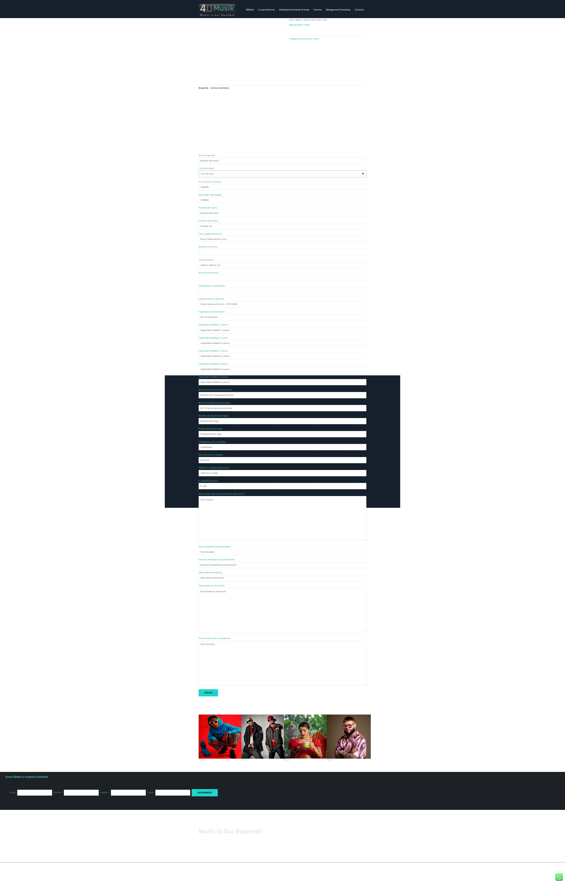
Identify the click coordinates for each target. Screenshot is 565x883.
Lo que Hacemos (266, 9)
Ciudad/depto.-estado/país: (212, 285)
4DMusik (250, 9)
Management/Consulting (338, 9)
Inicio (291, 20)
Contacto (359, 9)
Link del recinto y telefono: (212, 299)
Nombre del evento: (208, 207)
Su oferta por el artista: (210, 182)
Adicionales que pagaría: (210, 194)
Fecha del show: (206, 168)
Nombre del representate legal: (214, 415)
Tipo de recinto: (206, 260)
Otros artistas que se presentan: (214, 638)
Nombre (58, 792)
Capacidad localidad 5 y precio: (213, 377)
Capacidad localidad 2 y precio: (213, 338)
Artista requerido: (207, 155)
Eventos (318, 9)
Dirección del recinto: (209, 272)
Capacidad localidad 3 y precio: (213, 350)
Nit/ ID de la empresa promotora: (215, 403)
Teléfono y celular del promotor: (214, 467)
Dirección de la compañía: (211, 454)
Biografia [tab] (203, 88)
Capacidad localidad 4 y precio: (213, 364)
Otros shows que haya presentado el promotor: (222, 493)
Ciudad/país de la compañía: (212, 442)
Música (299, 20)
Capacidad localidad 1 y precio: (213, 324)
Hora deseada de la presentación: (215, 546)
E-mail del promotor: (208, 481)
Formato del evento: (208, 221)
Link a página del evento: (210, 233)
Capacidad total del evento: (212, 311)
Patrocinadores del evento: (212, 585)
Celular (150, 792)
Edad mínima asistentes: (210, 572)
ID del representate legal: (211, 428)
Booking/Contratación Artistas (294, 9)
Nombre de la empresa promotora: (215, 389)
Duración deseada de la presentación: (217, 559)
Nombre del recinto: (208, 246)
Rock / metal (310, 20)
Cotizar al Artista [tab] (220, 88)
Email (13, 792)
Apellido (104, 792)
